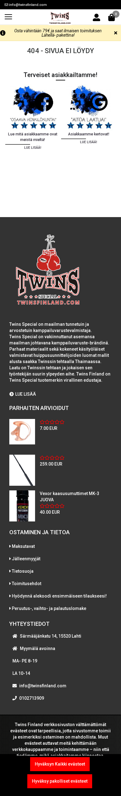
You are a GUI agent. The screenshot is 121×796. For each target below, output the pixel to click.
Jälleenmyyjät (26, 558)
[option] (32, 143)
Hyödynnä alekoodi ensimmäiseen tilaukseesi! (59, 596)
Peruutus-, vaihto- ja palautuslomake (49, 608)
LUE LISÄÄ (25, 394)
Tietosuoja (23, 571)
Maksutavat (23, 546)
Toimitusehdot (26, 583)
